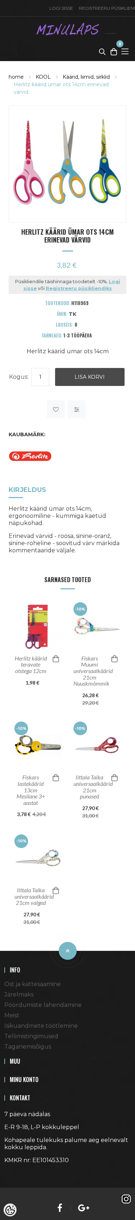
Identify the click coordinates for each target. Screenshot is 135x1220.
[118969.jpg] (67, 163)
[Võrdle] (77, 409)
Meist (11, 1015)
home (16, 77)
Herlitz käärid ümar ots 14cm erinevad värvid (61, 88)
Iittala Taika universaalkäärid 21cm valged (33, 896)
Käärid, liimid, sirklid (86, 77)
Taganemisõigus (27, 1046)
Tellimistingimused (31, 1036)
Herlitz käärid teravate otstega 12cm (31, 664)
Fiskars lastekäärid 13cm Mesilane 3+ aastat (31, 790)
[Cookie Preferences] (10, 1209)
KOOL (43, 77)
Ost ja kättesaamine (32, 984)
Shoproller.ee (17, 1173)
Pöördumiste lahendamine (43, 1005)
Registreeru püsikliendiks (79, 288)
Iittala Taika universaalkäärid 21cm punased (92, 786)
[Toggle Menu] (125, 51)
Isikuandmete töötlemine (41, 1025)
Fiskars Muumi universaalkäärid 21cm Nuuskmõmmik (92, 671)
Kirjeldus (27, 490)
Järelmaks (18, 994)
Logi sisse (61, 8)
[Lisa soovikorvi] (56, 409)
